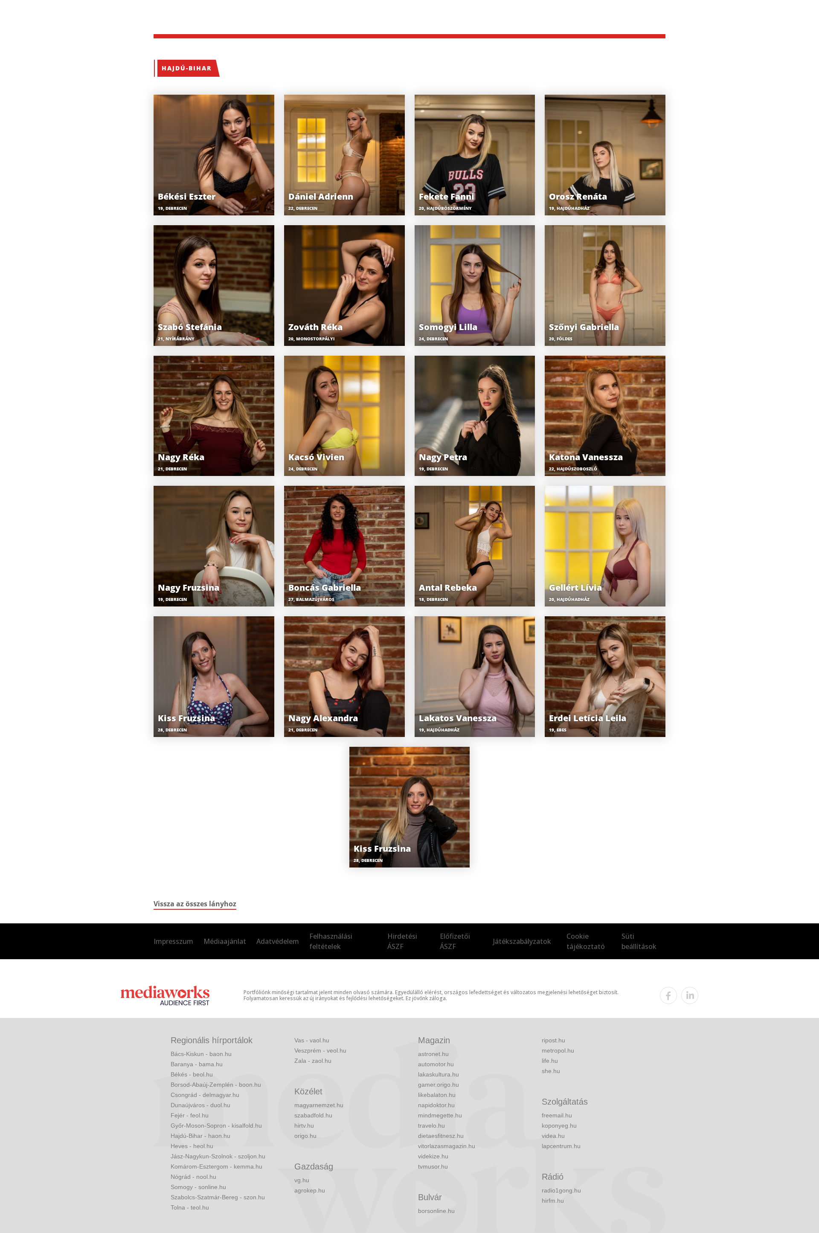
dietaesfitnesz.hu (441, 1135)
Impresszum (173, 941)
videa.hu (553, 1135)
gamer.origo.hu (438, 1084)
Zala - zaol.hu (312, 1060)
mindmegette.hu (440, 1115)
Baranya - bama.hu (197, 1064)
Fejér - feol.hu (190, 1115)
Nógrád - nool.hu (193, 1176)
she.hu (551, 1071)
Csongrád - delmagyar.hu (205, 1094)
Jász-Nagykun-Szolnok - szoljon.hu (218, 1156)
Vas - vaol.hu (311, 1040)
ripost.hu (553, 1040)
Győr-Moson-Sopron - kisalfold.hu (216, 1125)
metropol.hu (558, 1050)
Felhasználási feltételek (330, 941)
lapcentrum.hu (561, 1146)
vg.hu (301, 1180)
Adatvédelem (277, 941)
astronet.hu (433, 1053)
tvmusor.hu (433, 1166)
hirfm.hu (553, 1200)
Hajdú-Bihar (187, 68)
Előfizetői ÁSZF (455, 941)
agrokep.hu (309, 1190)
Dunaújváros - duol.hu (200, 1105)
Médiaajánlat (224, 941)
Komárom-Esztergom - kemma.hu (216, 1166)
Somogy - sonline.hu (198, 1187)
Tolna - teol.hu (190, 1207)
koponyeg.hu (559, 1125)
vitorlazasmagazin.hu (446, 1146)
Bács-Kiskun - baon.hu (201, 1053)
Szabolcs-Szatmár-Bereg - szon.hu (218, 1197)
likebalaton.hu (437, 1094)
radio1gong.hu (561, 1190)
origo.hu (305, 1135)
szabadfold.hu (313, 1115)
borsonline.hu (436, 1210)
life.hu (550, 1060)
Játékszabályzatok (522, 941)
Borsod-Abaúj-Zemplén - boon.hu (216, 1084)
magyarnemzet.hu (318, 1105)
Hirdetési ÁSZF (402, 941)
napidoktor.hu (436, 1105)
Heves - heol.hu (192, 1146)
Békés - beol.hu (192, 1074)
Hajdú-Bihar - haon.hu (200, 1135)
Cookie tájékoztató (585, 941)
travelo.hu (431, 1125)
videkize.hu (433, 1156)
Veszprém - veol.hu (320, 1050)
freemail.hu (557, 1115)
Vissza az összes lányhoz (195, 903)
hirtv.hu (304, 1125)
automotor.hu (436, 1064)
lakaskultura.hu (438, 1074)
